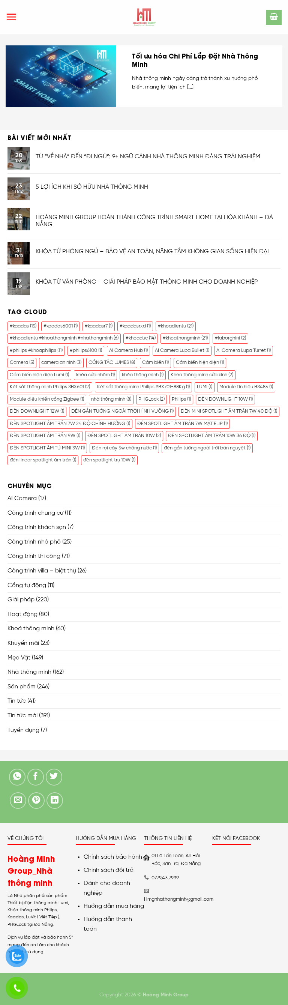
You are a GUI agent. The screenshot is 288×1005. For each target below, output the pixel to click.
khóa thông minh (143, 375)
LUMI (204, 387)
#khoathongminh (185, 338)
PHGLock (151, 399)
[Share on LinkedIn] (54, 800)
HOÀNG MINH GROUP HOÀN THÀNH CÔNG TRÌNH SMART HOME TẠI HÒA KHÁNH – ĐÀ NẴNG (154, 221)
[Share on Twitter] (54, 777)
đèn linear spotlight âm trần (43, 460)
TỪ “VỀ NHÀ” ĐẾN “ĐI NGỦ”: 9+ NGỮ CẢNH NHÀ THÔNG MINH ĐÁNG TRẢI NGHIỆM (148, 156)
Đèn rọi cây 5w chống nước (124, 448)
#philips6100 (86, 350)
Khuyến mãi (23, 643)
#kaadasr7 (98, 326)
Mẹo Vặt (19, 658)
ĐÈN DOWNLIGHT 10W (225, 399)
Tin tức (17, 701)
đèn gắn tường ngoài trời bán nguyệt (207, 448)
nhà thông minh (111, 399)
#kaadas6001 (61, 326)
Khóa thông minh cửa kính (202, 375)
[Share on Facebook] (35, 777)
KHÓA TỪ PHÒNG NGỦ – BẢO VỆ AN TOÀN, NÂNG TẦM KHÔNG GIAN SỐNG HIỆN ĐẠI (152, 251)
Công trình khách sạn (37, 527)
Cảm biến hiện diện (200, 362)
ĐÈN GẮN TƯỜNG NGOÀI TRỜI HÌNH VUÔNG (122, 411)
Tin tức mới (23, 715)
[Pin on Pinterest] (36, 800)
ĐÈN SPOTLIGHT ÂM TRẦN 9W (45, 435)
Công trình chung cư (35, 513)
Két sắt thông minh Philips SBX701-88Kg (143, 387)
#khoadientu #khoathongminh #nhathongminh (64, 338)
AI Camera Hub (128, 350)
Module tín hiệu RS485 (246, 387)
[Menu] (11, 16)
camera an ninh (61, 362)
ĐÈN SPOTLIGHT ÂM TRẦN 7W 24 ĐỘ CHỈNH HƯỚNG (70, 423)
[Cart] (274, 17)
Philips (181, 399)
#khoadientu (176, 326)
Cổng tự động (27, 585)
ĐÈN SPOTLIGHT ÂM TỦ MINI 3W (47, 448)
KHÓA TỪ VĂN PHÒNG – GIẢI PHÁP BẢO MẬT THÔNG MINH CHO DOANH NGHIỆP (147, 282)
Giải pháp (21, 599)
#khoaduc (141, 338)
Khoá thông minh (31, 628)
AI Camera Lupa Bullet (182, 350)
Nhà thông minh (29, 672)
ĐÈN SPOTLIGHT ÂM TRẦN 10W (124, 435)
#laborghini (230, 338)
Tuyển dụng (23, 730)
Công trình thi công (34, 556)
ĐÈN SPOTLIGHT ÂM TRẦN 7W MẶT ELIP (182, 423)
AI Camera (22, 498)
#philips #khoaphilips (36, 350)
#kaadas (23, 326)
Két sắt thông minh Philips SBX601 (50, 387)
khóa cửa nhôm (95, 375)
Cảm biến (155, 362)
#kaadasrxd (135, 326)
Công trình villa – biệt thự (42, 571)
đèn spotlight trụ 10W (109, 460)
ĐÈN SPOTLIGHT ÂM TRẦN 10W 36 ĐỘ (211, 435)
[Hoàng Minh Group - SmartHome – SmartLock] (144, 17)
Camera (22, 362)
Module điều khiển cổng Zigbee (47, 399)
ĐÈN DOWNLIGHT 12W (37, 411)
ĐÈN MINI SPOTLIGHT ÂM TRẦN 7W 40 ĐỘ (229, 411)
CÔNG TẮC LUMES (111, 362)
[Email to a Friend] (18, 800)
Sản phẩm (22, 687)
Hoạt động (23, 614)
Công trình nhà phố (34, 542)
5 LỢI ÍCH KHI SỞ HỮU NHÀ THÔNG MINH (92, 187)
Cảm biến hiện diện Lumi (39, 375)
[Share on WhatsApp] (17, 777)
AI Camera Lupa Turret (243, 350)
